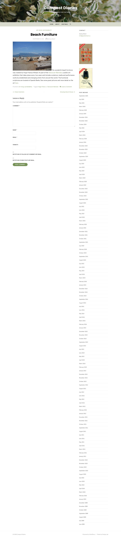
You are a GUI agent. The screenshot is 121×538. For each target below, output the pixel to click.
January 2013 (82, 370)
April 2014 (82, 317)
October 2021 (82, 238)
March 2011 (82, 449)
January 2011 (82, 456)
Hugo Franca (41, 87)
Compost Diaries (60, 8)
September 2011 (83, 428)
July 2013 (81, 349)
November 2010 (83, 463)
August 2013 (82, 346)
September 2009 (83, 513)
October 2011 (82, 424)
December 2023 (83, 146)
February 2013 (83, 367)
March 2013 (82, 363)
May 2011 (81, 442)
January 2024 (82, 142)
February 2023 (83, 181)
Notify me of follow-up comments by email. (27, 154)
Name (15, 130)
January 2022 (82, 228)
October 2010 (82, 467)
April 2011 (82, 446)
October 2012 (82, 381)
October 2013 (82, 338)
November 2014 (83, 292)
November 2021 (83, 235)
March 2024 (82, 135)
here (16, 83)
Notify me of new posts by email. (23, 160)
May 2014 (81, 313)
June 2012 (81, 396)
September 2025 (83, 96)
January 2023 (82, 185)
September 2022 (83, 199)
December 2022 (83, 188)
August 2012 (82, 388)
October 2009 (82, 510)
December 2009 (83, 503)
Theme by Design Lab (102, 534)
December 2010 (83, 460)
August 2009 (82, 517)
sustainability (47, 30)
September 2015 (83, 256)
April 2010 (82, 488)
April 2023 (82, 174)
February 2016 (83, 249)
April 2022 (82, 217)
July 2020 (81, 246)
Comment (16, 106)
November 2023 (83, 149)
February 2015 (83, 281)
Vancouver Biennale (55, 73)
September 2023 (83, 156)
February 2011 (83, 453)
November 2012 (83, 378)
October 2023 (82, 153)
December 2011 (83, 417)
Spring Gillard (51, 39)
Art (37, 30)
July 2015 (81, 263)
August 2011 (82, 431)
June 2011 (81, 438)
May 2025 (81, 103)
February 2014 (83, 324)
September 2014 (83, 299)
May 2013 (81, 356)
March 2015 (82, 278)
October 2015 (82, 253)
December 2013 (83, 331)
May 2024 (81, 128)
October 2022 (82, 196)
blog (40, 30)
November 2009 (83, 506)
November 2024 (83, 121)
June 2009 (81, 524)
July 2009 (81, 520)
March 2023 (82, 178)
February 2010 (83, 495)
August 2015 (82, 260)
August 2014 (82, 303)
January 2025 (82, 113)
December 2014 (83, 288)
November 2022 (83, 192)
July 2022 (81, 206)
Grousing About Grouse (66, 92)
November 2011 (83, 420)
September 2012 (83, 385)
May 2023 (81, 171)
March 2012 (82, 406)
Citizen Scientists (19, 92)
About (57, 24)
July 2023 (81, 163)
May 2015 (81, 271)
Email (15, 137)
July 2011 (81, 435)
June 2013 (81, 353)
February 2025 (83, 110)
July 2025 (81, 99)
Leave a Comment (66, 87)
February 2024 (83, 139)
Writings (64, 24)
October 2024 (82, 124)
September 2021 (83, 242)
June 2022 (81, 210)
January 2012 (82, 413)
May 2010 (81, 485)
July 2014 (81, 306)
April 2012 (82, 403)
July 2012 (81, 392)
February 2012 (83, 410)
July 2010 (81, 478)
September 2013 (83, 342)
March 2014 (82, 321)
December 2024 (83, 117)
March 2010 (82, 492)
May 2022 (81, 213)
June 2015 (81, 267)
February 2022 (83, 224)
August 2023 (82, 160)
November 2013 (83, 335)
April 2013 (82, 360)
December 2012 (83, 374)
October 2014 (82, 296)
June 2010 (81, 481)
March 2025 (82, 106)
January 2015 (82, 285)
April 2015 (82, 274)
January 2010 (82, 499)
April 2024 (82, 131)
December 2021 (83, 231)
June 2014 (81, 310)
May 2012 (81, 399)
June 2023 (81, 167)
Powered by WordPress (89, 534)
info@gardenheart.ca (84, 36)
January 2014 (82, 328)
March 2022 (82, 221)
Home (51, 24)
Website (15, 144)
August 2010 (82, 474)
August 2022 (82, 203)
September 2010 (83, 470)
